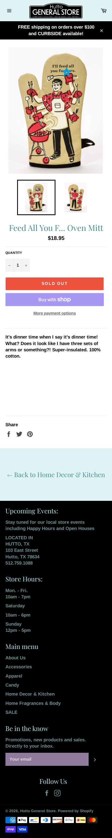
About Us (15, 657)
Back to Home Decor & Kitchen (59, 474)
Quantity (13, 253)
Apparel (13, 676)
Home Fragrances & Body (33, 703)
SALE (11, 712)
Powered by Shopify (76, 811)
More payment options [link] (54, 313)
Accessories (18, 666)
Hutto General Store (38, 811)
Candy (12, 685)
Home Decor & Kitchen (30, 694)
